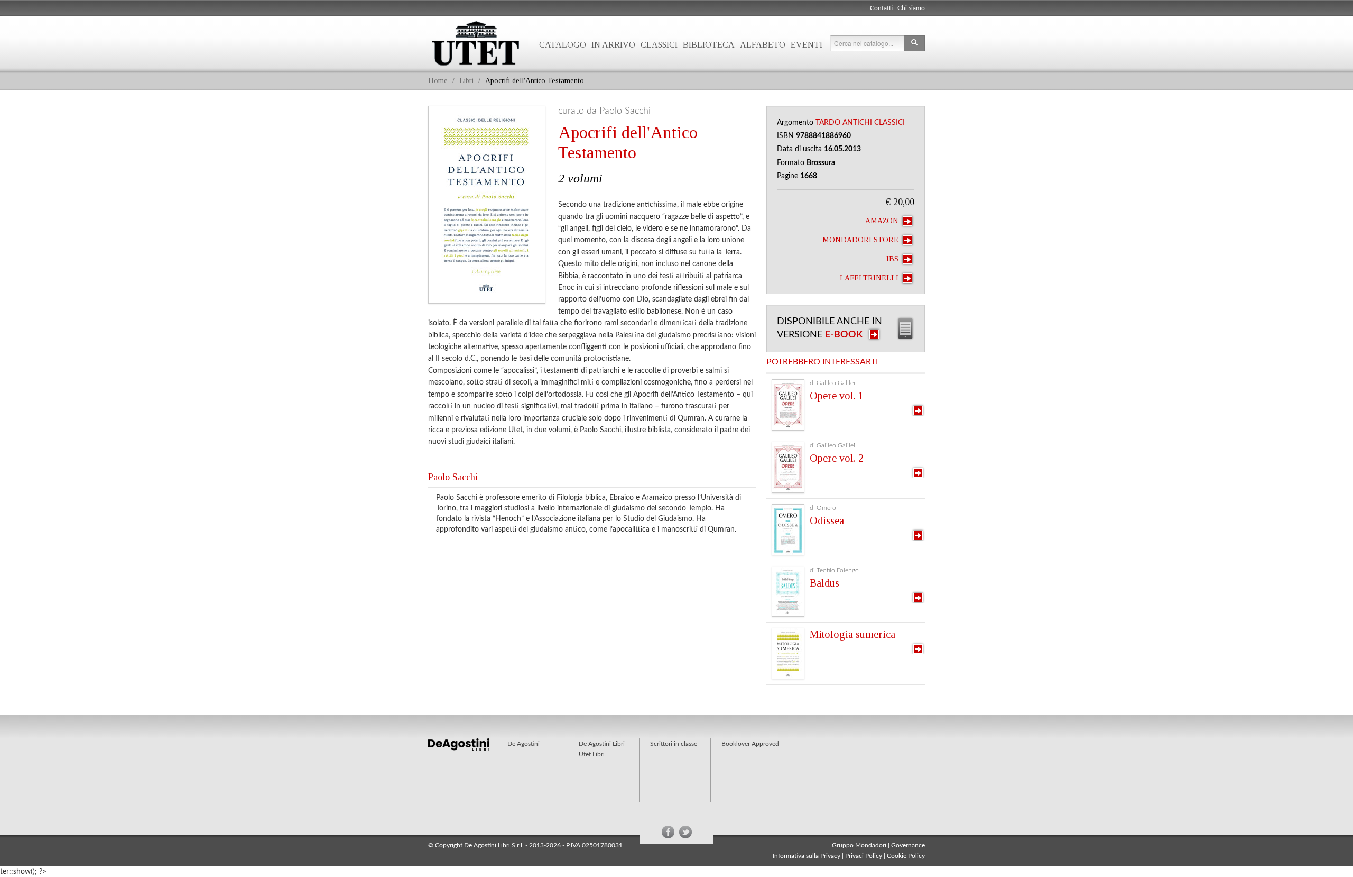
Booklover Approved (750, 744)
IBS (893, 259)
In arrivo (613, 44)
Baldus (824, 583)
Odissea (827, 520)
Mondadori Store (861, 240)
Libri (466, 81)
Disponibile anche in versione (829, 328)
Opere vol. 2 (837, 458)
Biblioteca (709, 44)
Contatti (881, 8)
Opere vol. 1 (837, 395)
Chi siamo (911, 8)
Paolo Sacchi (453, 477)
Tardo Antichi (843, 122)
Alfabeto (762, 44)
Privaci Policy (863, 856)
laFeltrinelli (870, 278)
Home (438, 81)
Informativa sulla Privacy (806, 856)
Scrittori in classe (673, 744)
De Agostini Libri (602, 744)
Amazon (883, 221)
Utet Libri (476, 43)
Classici (659, 44)
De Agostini (523, 744)
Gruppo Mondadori (859, 845)
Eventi (806, 44)
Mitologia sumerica (852, 634)
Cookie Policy (906, 856)
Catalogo (562, 44)
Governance (908, 845)
